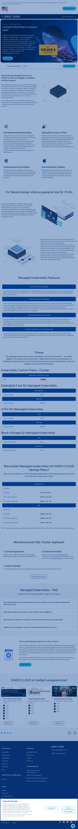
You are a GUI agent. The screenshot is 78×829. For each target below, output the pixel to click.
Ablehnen (68, 808)
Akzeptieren (13, 814)
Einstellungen (13, 807)
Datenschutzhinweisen (17, 811)
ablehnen (23, 812)
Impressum (5, 818)
